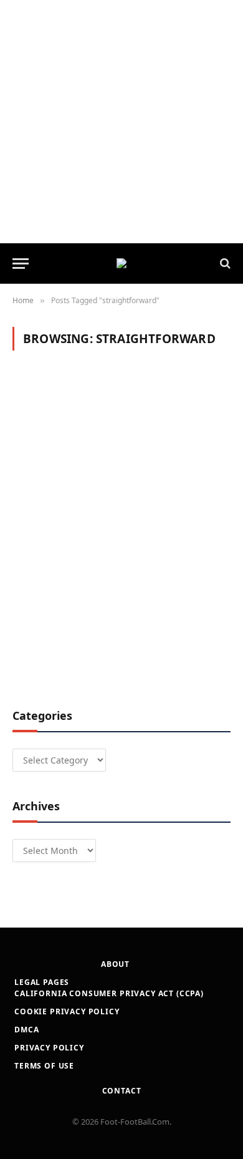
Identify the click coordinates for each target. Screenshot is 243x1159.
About (115, 964)
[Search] (224, 264)
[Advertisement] (121, 121)
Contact (121, 1090)
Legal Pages (41, 982)
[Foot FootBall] (121, 263)
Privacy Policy (49, 1047)
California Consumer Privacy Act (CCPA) (109, 993)
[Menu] (20, 264)
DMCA (26, 1029)
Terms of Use (44, 1065)
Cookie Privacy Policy (67, 1011)
